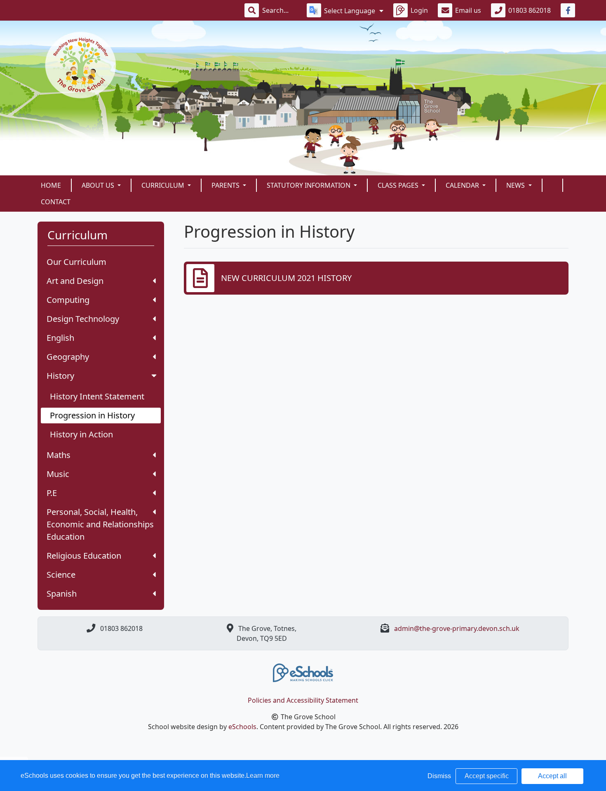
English (60, 337)
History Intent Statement (97, 396)
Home (51, 185)
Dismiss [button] (439, 775)
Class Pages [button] (399, 185)
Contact (55, 201)
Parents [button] (226, 185)
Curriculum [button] (163, 185)
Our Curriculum (76, 261)
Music (58, 473)
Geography (68, 356)
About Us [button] (99, 185)
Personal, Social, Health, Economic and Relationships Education (100, 524)
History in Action (81, 434)
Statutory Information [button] (309, 185)
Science (61, 574)
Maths (58, 454)
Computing (68, 299)
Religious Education (84, 555)
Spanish (62, 593)
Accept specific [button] (487, 775)
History (60, 375)
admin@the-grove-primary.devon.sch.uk (456, 628)
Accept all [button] (552, 775)
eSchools (242, 726)
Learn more (263, 775)
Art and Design (75, 280)
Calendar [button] (463, 185)
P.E (52, 492)
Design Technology (83, 318)
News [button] (516, 185)
